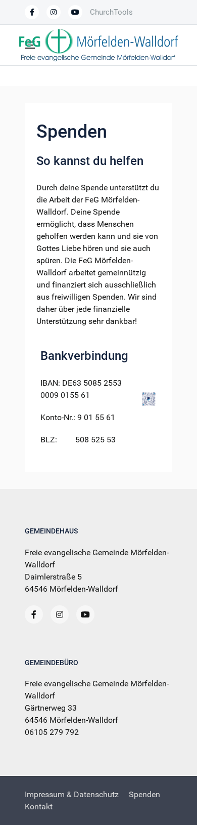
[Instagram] (60, 614)
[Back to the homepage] (98, 45)
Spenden (144, 794)
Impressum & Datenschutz (72, 794)
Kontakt (39, 806)
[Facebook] (32, 12)
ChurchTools (111, 12)
